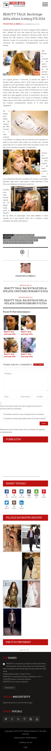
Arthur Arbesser (18, 238)
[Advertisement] (21, 461)
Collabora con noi (25, 742)
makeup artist (31, 240)
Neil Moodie (8, 243)
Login (25, 747)
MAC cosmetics (18, 240)
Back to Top (24, 650)
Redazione (9, 688)
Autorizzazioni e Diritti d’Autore (25, 738)
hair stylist (40, 238)
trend (18, 243)
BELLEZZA (18, 235)
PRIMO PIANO (29, 235)
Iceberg (7, 240)
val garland (27, 243)
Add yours (38, 364)
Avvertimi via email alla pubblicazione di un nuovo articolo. (25, 418)
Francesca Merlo (13, 24)
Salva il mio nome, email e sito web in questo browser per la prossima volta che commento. (21, 407)
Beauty (30, 238)
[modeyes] (14, 4)
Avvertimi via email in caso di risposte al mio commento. (24, 414)
